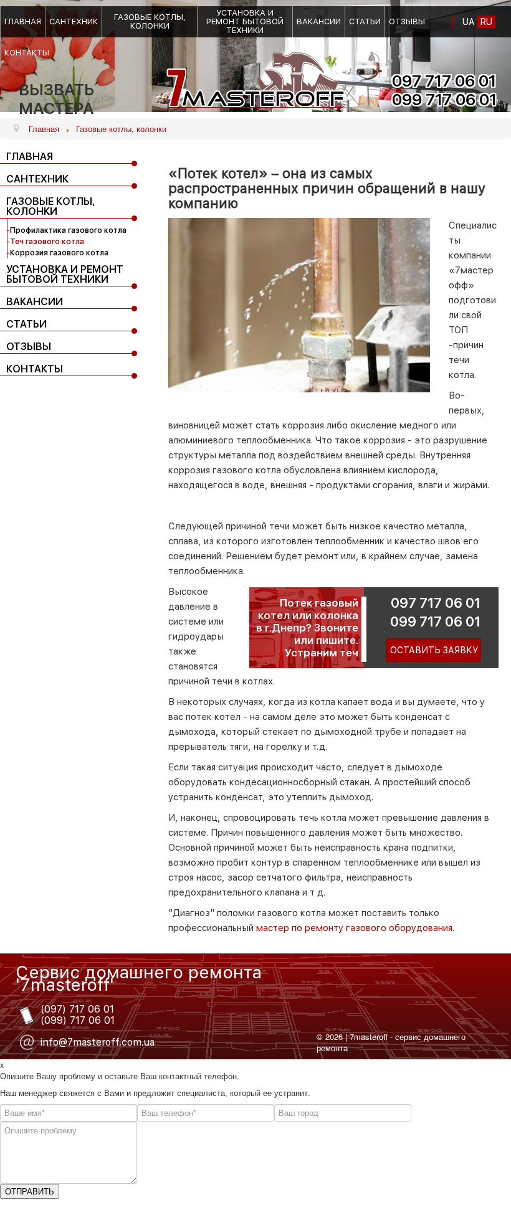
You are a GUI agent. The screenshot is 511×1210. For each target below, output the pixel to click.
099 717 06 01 (435, 621)
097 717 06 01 (435, 603)
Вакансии (319, 21)
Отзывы (407, 21)
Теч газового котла (47, 241)
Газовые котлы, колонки (150, 22)
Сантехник (73, 21)
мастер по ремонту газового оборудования (353, 927)
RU (486, 22)
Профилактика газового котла (68, 230)
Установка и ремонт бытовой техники (245, 22)
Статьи (365, 21)
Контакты (26, 53)
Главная (22, 21)
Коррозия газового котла (59, 252)
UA (468, 22)
